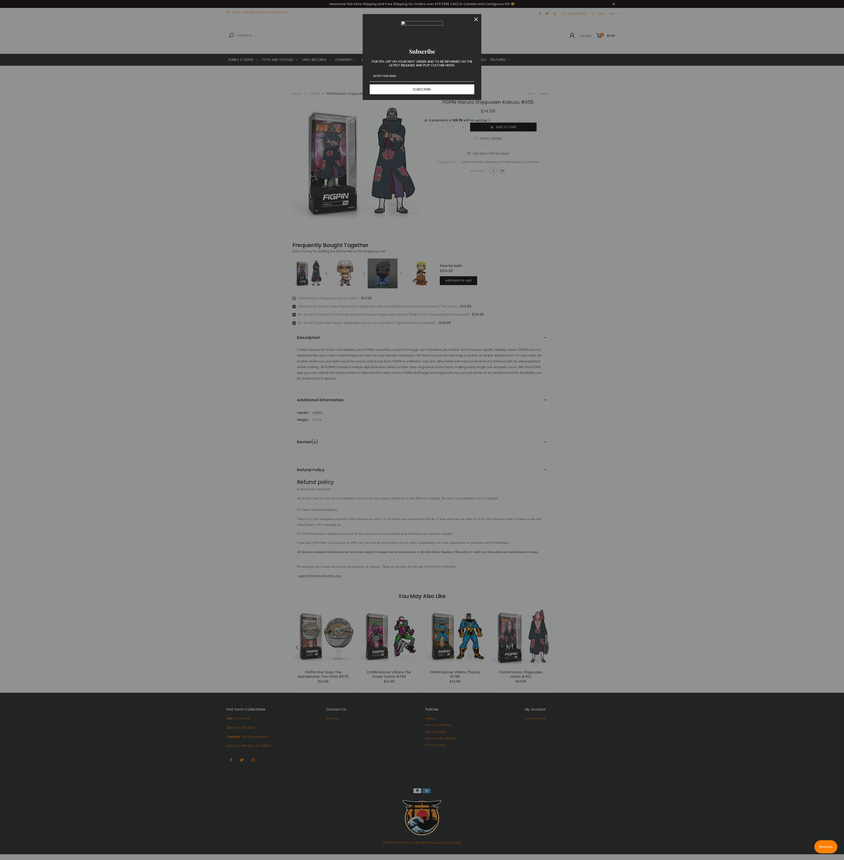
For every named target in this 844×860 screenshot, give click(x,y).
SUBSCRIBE (422, 89)
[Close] (476, 19)
